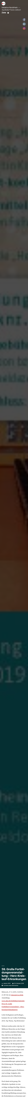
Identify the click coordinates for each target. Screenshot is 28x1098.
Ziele (4, 12)
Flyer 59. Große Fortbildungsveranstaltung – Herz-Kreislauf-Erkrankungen (13, 1007)
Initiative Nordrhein (9, 7)
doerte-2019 (6, 983)
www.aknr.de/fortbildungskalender (13, 1001)
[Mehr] (8, 13)
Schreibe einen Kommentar (10, 985)
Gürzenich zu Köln (17, 995)
